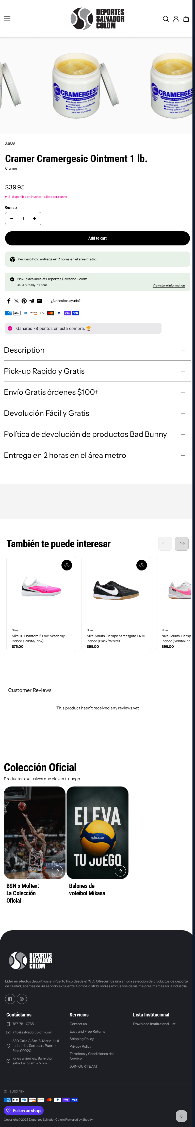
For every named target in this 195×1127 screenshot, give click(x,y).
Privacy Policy (79, 1048)
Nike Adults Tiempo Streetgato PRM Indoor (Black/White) (116, 637)
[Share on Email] (39, 301)
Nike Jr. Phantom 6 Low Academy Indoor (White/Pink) (38, 637)
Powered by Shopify (79, 1122)
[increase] (34, 218)
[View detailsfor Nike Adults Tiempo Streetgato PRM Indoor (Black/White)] (116, 589)
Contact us (77, 1026)
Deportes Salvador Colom (47, 1122)
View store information (169, 285)
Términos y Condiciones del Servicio (91, 1059)
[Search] (166, 19)
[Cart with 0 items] (186, 19)
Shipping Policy (81, 1041)
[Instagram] (22, 1001)
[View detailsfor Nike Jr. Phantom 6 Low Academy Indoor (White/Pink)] (41, 589)
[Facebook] (10, 1001)
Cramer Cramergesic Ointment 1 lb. (76, 159)
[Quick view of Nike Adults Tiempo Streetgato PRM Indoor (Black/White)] (141, 564)
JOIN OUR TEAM (82, 1068)
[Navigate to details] (56, 868)
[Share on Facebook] (9, 301)
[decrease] (11, 218)
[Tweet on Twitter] (16, 301)
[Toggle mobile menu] (33, 19)
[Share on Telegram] (32, 301)
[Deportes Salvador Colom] (97, 19)
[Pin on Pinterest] (24, 301)
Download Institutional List (152, 1026)
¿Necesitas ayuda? (65, 300)
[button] (186, 19)
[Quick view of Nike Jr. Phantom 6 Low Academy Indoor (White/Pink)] (66, 564)
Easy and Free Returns (87, 1033)
